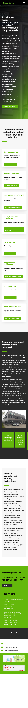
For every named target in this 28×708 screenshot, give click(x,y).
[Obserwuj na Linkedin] (16, 632)
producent (14, 601)
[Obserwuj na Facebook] (12, 632)
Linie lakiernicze (10, 297)
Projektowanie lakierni (12, 318)
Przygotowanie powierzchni (13, 276)
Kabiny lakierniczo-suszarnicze (11, 229)
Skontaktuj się (10, 106)
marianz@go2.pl (8, 644)
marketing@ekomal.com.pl (11, 647)
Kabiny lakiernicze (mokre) (13, 207)
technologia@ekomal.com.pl (11, 650)
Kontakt (7, 585)
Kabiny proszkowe (10, 164)
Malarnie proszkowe (11, 185)
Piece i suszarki (9, 253)
